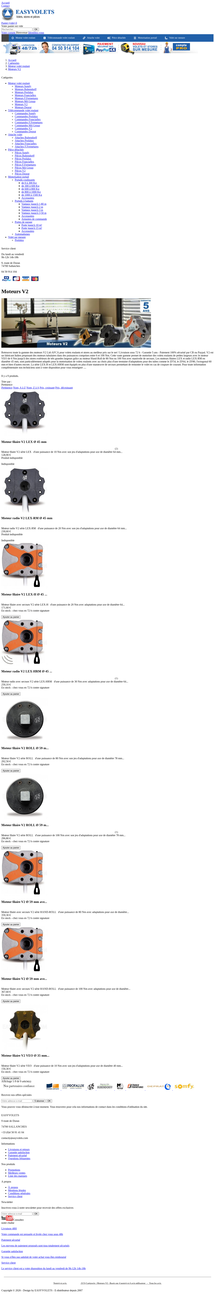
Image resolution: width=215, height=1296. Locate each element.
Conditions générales (19, 1193)
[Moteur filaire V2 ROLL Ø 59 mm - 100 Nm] (24, 818)
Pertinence (6, 387)
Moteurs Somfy (23, 86)
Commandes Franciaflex (28, 119)
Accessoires (28, 197)
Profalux (19, 240)
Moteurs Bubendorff (25, 89)
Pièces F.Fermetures (25, 164)
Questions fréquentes (19, 1158)
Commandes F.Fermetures (28, 122)
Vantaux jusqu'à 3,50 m (34, 213)
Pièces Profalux (23, 158)
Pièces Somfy (22, 152)
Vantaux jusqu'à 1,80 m (34, 204)
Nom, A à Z (19, 387)
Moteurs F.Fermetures (26, 98)
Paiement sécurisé (17, 1155)
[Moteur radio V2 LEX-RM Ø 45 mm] (24, 511)
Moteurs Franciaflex (25, 95)
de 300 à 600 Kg (30, 185)
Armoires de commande (34, 219)
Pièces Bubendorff (24, 155)
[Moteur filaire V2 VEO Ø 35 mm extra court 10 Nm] (24, 1049)
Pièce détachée (16, 149)
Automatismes (22, 234)
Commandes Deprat (25, 131)
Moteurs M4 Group (25, 101)
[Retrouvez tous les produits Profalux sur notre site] (74, 1089)
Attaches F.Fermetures (26, 146)
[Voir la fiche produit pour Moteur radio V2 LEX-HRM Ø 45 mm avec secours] (2, 690)
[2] (102, 448)
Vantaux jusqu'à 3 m (32, 210)
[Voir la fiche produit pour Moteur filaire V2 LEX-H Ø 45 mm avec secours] (2, 613)
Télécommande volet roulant (23, 110)
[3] (105, 448)
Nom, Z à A (32, 387)
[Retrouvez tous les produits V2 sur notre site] (91, 1089)
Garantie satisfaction (19, 1152)
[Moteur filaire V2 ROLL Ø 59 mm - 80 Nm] (24, 741)
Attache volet (15, 134)
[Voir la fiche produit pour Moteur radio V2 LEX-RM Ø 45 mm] (2, 537)
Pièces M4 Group (24, 167)
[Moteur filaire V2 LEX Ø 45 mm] (24, 435)
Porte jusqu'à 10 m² (32, 225)
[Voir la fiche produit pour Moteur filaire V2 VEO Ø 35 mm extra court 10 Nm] (2, 1074)
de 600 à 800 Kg (30, 188)
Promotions (14, 1169)
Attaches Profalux (24, 140)
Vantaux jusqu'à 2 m (32, 207)
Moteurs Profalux (24, 92)
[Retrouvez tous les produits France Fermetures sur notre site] (135, 1089)
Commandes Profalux (26, 116)
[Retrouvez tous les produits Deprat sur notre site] (159, 1089)
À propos (13, 1187)
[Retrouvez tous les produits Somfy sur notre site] (184, 1089)
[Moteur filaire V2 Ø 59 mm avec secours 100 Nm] (24, 972)
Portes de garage (23, 222)
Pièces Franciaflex (24, 161)
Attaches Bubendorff (26, 137)
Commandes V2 (23, 128)
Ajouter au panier (11, 617)
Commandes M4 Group (27, 125)
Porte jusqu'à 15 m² (32, 228)
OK (36, 29)
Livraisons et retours (19, 1149)
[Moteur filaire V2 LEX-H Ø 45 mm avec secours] (24, 588)
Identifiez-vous (36, 32)
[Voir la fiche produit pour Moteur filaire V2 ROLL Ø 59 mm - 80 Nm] (2, 767)
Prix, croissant (47, 387)
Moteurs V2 (21, 104)
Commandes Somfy (25, 113)
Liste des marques (17, 1175)
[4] (108, 448)
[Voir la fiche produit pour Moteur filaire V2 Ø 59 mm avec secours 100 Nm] (2, 997)
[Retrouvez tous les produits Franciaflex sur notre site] (52, 1089)
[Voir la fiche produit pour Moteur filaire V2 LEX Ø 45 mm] (2, 460)
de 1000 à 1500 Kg (32, 194)
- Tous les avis (107, 1283)
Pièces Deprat (22, 173)
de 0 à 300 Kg (29, 182)
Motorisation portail (18, 176)
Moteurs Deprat (23, 107)
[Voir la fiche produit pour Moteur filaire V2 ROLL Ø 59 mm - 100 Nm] (2, 844)
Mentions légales (17, 1190)
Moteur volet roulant (19, 83)
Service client (15, 1196)
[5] (112, 448)
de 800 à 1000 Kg (31, 191)
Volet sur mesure (17, 237)
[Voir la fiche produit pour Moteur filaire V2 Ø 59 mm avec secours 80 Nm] (2, 921)
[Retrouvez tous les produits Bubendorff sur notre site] (105, 1089)
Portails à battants (24, 200)
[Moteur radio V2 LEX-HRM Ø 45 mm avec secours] (24, 664)
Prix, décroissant (64, 387)
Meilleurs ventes (16, 1172)
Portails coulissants (25, 179)
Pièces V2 (20, 170)
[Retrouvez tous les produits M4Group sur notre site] (120, 1089)
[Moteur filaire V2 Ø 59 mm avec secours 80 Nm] (24, 895)
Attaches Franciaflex (26, 143)
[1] (98, 448)
